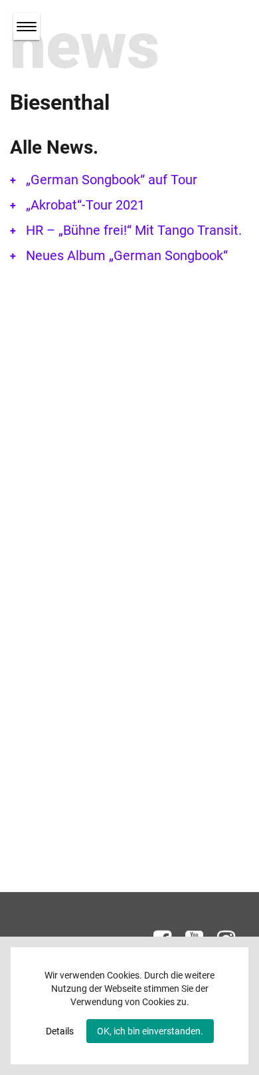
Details (60, 1031)
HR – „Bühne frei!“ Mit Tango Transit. (134, 230)
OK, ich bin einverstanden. (150, 1031)
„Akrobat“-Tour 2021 (85, 205)
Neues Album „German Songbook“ (127, 255)
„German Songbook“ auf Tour (111, 180)
